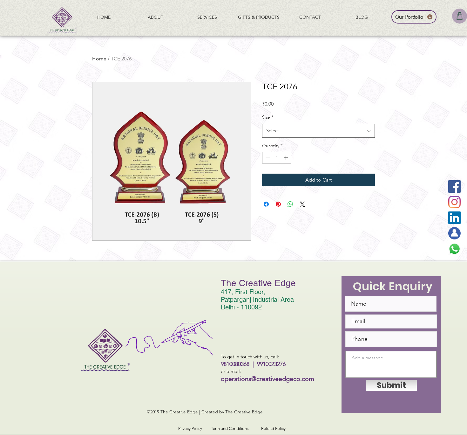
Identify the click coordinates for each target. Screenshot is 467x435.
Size (267, 117)
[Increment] (286, 157)
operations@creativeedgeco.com (267, 379)
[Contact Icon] (454, 233)
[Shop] (459, 16)
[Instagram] (454, 202)
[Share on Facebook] (266, 204)
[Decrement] (267, 157)
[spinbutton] (276, 157)
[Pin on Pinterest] (278, 204)
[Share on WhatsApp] (290, 204)
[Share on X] (302, 204)
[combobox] (318, 131)
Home (99, 59)
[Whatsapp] (454, 249)
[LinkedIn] (454, 217)
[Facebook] (454, 186)
